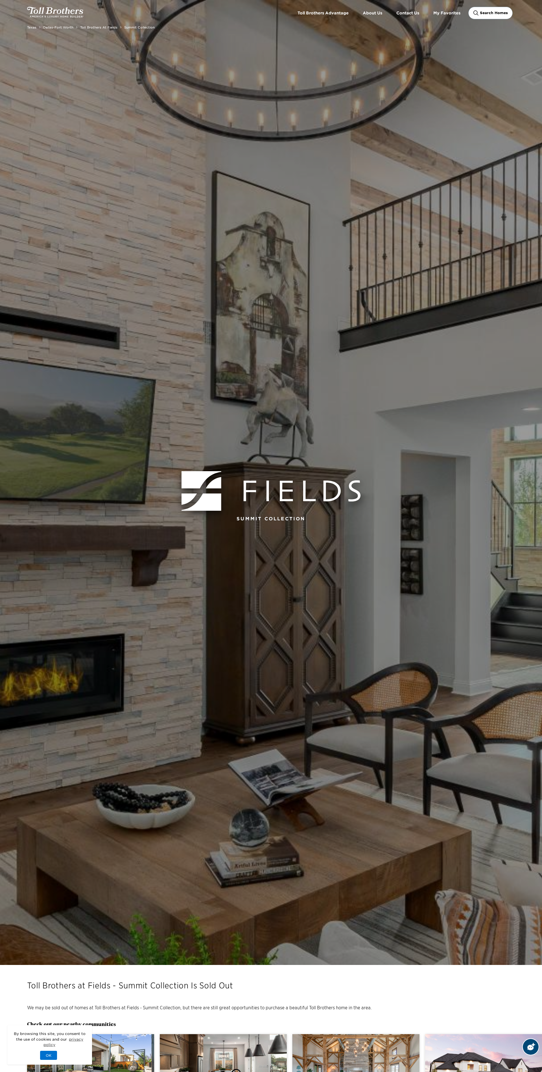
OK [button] (48, 1055)
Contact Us (407, 12)
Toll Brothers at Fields (98, 27)
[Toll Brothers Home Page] (55, 15)
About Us (372, 12)
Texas (31, 27)
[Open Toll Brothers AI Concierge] (530, 1046)
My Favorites (446, 12)
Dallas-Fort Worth (58, 27)
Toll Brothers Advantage (323, 12)
